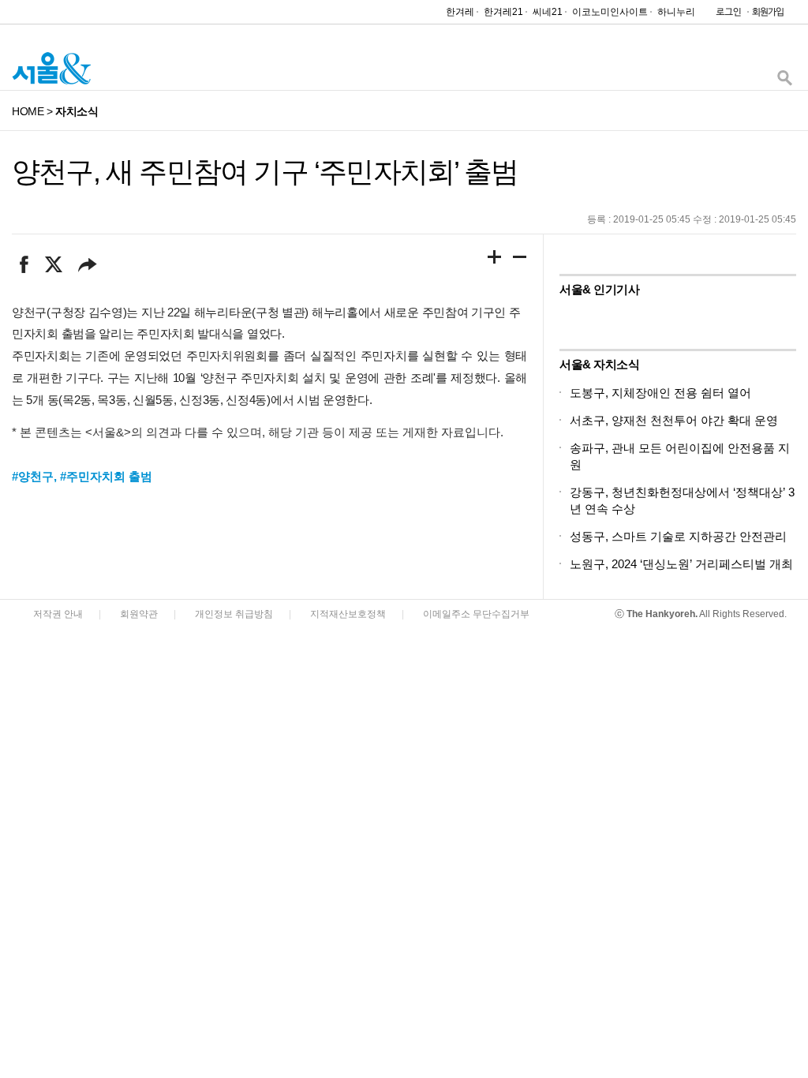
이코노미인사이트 (610, 11)
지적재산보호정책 (348, 613)
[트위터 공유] (53, 264)
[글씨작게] (520, 259)
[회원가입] (767, 15)
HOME (27, 111)
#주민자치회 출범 (106, 476)
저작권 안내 (58, 613)
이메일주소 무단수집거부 (476, 613)
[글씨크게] (495, 259)
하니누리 (676, 11)
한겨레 (460, 11)
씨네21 (548, 11)
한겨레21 (503, 11)
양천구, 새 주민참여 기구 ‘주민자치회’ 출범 (265, 171)
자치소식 (76, 111)
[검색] (784, 81)
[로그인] (724, 15)
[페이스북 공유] (24, 264)
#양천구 (33, 476)
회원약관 (139, 613)
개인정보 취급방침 (234, 613)
